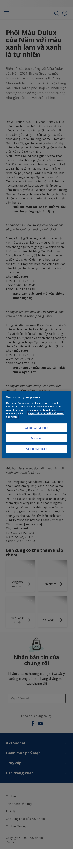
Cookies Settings (36, 448)
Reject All (36, 437)
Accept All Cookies (36, 427)
